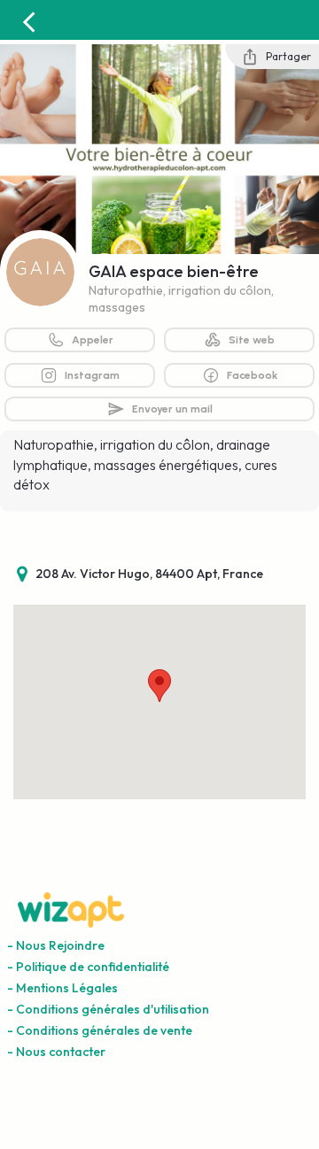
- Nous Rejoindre (56, 945)
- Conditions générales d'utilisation (108, 1009)
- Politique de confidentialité (88, 966)
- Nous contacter (56, 1051)
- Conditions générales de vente (99, 1030)
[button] (159, 685)
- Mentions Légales (62, 988)
